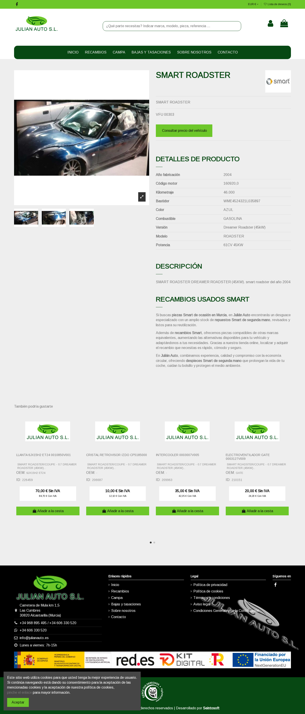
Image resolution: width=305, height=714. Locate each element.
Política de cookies (208, 591)
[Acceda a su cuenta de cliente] (270, 23)
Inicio (115, 585)
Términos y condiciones (211, 598)
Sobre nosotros (123, 611)
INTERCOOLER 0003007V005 (177, 455)
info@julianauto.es (34, 638)
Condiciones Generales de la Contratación (226, 611)
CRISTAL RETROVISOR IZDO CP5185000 (116, 455)
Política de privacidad (210, 585)
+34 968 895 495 (33, 623)
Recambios (120, 591)
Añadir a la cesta (50, 511)
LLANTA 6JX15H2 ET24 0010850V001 (43, 455)
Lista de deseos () (279, 4)
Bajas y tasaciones (126, 604)
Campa (117, 598)
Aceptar (18, 702)
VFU (159, 114)
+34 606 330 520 (62, 623)
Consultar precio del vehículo (184, 130)
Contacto (118, 617)
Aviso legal (201, 604)
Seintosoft (211, 708)
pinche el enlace (19, 692)
